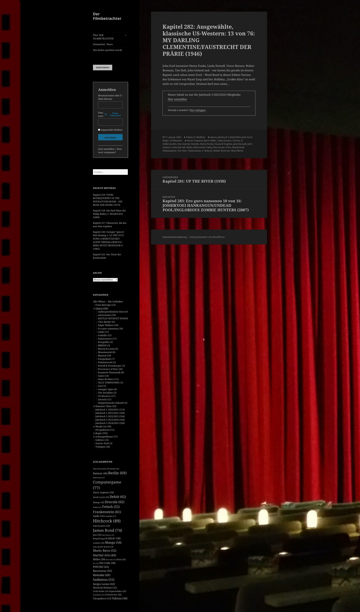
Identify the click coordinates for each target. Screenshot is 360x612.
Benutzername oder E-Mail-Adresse (110, 97)
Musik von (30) (103, 426)
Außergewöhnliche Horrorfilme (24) (117, 311)
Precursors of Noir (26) (110, 369)
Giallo (99, 516)
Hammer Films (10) (105, 406)
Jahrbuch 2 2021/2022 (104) (110, 413)
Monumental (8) (106, 352)
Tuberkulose (194, 150)
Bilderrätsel (99, 478)
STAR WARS (100, 591)
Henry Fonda (206, 143)
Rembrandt (238, 147)
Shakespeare (169, 150)
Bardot (114, 469)
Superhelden (117, 591)
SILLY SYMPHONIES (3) (110, 382)
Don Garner (184, 143)
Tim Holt (181, 150)
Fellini (97, 507)
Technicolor (113, 594)
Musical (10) (104, 355)
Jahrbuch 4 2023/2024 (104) (110, 419)
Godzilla (110, 516)
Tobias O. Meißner (195, 137)
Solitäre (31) (102, 440)
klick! (114, 538)
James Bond (107, 530)
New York (111, 560)
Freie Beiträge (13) (105, 304)
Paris (121, 559)
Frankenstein (107, 511)
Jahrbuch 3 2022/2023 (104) (110, 416)
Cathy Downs (224, 140)
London (98, 543)
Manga (113, 542)
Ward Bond (237, 150)
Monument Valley (203, 147)
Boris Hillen (210, 140)
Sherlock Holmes (105, 587)
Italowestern (101, 525)
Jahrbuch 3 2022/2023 (229, 137)
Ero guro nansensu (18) (110, 328)
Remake (101, 575)
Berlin (117, 472)
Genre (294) (101, 308)
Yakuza (119, 598)
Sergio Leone (104, 584)
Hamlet (195, 143)
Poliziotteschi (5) (107, 362)
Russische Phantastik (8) (111, 372)
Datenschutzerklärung (175, 237)
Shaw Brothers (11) (108, 379)
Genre (213, 137)
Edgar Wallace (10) (108, 325)
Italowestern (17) (107, 338)
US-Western (176, 140)
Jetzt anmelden (106, 149)
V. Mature (207, 150)
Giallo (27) (103, 331)
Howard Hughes (223, 143)
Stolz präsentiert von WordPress (207, 237)
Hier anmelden (177, 99)
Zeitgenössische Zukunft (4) (112, 402)
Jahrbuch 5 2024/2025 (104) (110, 423)
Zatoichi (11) (104, 399)
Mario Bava (104, 550)
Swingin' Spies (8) (107, 389)
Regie (165, 140)
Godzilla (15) (105, 335)
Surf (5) (102, 386)
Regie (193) (101, 433)
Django (98, 502)
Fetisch (111, 507)
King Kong (100, 538)
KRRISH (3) (104, 345)
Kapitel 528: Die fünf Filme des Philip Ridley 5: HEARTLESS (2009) (109, 214)
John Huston (108, 535)
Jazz (97, 534)
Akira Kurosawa (101, 469)
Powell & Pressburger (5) (111, 365)
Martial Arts (104, 555)
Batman (100, 473)
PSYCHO (101, 567)
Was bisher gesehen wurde (107, 50)
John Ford (247, 137)
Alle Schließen (115, 301)
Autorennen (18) (107, 315)
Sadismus (103, 579)
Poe (96, 563)
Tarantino (99, 595)
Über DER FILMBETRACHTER (103, 37)
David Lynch (101, 497)
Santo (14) (103, 375)
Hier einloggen (198, 110)
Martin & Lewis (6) (108, 348)
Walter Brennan (221, 150)
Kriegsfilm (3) (105, 342)
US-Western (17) (106, 396)
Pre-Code (107, 563)
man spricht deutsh (103, 546)
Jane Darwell (239, 143)
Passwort (101, 114)
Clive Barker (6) (106, 321)
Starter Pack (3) (103, 443)
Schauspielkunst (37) (106, 436)
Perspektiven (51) (104, 429)
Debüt (118, 496)
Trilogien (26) (102, 446)
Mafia (189, 147)
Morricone (219, 147)
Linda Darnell (178, 147)
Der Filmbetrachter (107, 16)
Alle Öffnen (99, 301)
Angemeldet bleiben (111, 129)
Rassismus (102, 571)
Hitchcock (107, 521)
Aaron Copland (195, 140)
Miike (99, 559)
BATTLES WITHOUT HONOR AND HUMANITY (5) (124, 318)
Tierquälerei (102, 598)
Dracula (114, 501)
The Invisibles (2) (107, 392)
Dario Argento (103, 492)
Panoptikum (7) (106, 359)
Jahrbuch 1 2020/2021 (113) (110, 409)
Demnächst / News (103, 44)
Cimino (236, 140)
